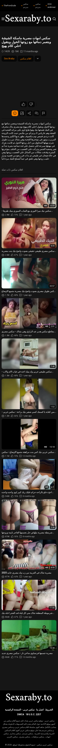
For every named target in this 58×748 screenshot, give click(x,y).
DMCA (20, 714)
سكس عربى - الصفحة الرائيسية (20, 709)
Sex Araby (9, 58)
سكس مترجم (25, 5)
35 (23, 104)
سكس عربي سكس (44, 745)
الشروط (49, 709)
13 (31, 104)
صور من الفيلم (22, 113)
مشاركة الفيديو (29, 113)
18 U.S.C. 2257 (33, 714)
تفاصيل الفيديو (15, 113)
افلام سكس (25, 58)
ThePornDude (10, 5)
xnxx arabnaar (52, 5)
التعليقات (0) (36, 113)
